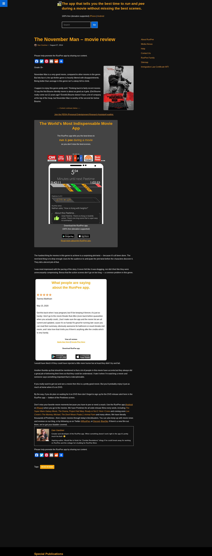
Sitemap (144, 62)
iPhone (93, 16)
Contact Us (146, 53)
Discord (96, 421)
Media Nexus (146, 44)
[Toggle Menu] (3, 3)
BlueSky (104, 421)
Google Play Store (78, 342)
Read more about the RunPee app (76, 241)
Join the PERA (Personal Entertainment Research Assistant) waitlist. (84, 114)
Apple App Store (63, 342)
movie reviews (47, 467)
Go (94, 25)
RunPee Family (148, 58)
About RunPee (147, 39)
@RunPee (85, 421)
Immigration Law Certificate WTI (155, 67)
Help (143, 49)
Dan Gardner (43, 45)
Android (100, 16)
